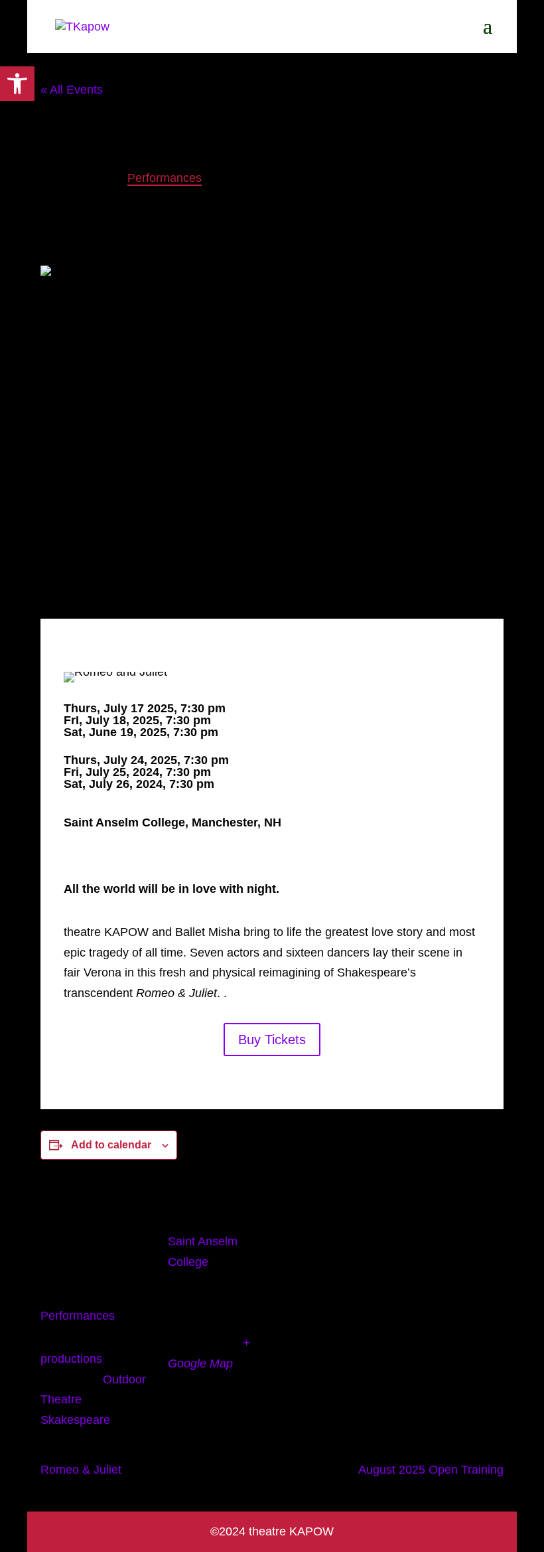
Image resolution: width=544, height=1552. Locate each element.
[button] (17, 83)
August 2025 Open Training (431, 1469)
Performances (77, 1315)
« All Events (71, 89)
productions (71, 1358)
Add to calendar (111, 1144)
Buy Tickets (272, 1039)
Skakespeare (75, 1420)
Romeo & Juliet (80, 1469)
